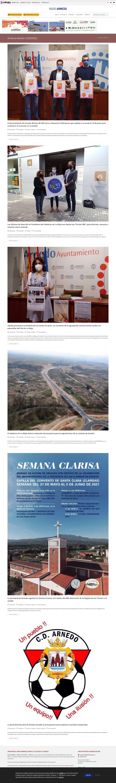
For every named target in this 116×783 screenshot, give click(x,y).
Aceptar (88, 775)
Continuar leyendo (14, 139)
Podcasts (71, 14)
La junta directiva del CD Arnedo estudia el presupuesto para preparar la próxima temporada (47, 724)
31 (108, 37)
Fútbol (38, 728)
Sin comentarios (42, 129)
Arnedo (28, 129)
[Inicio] (98, 37)
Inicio (56, 14)
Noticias (62, 14)
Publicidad (79, 14)
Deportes (33, 728)
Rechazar (97, 775)
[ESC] (49, 26)
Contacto (87, 14)
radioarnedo (12, 129)
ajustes (61, 777)
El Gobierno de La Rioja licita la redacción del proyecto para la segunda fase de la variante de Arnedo (50, 433)
